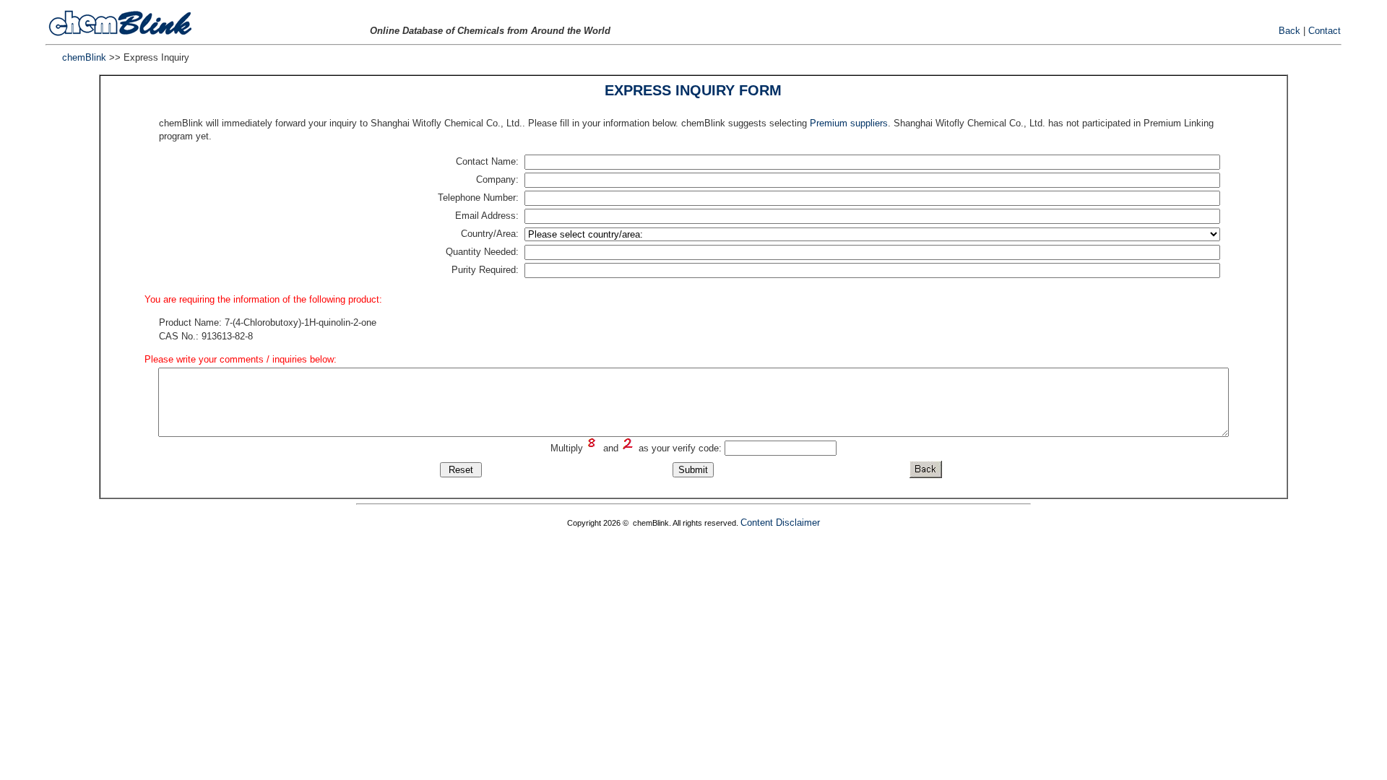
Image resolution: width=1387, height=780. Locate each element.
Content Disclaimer (780, 522)
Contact (1324, 30)
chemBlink (84, 57)
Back (1289, 30)
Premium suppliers (849, 123)
